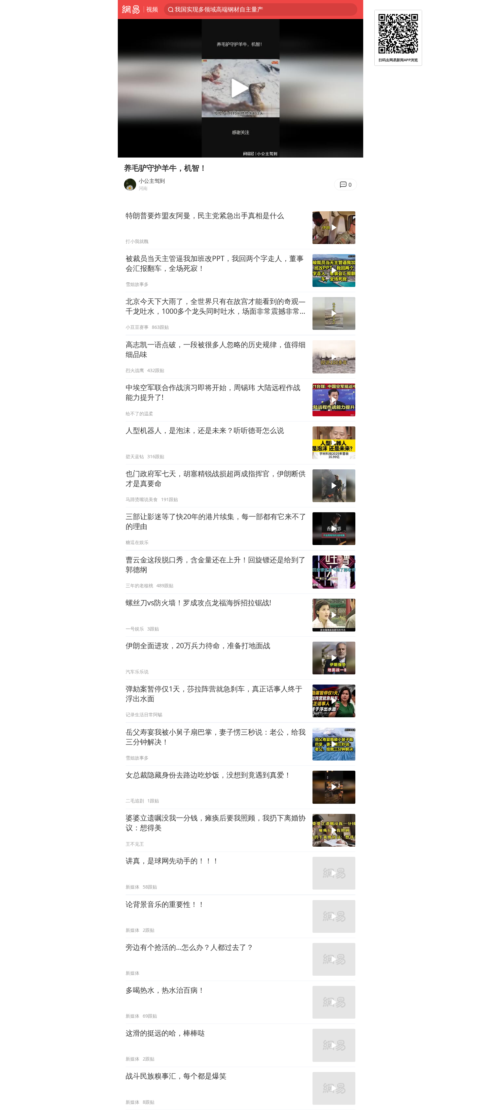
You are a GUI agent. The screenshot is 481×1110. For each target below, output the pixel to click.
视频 (152, 9)
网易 (131, 9)
